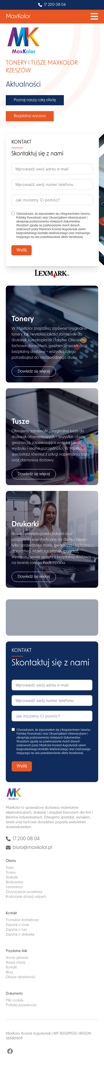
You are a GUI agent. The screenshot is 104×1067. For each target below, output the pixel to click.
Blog (9, 972)
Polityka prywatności (21, 1005)
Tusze (10, 868)
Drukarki (12, 877)
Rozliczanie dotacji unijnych (26, 897)
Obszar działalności (20, 977)
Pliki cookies (14, 1000)
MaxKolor (18, 17)
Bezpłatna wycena (30, 116)
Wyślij (21, 250)
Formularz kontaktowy (22, 920)
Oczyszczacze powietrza (24, 892)
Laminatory (14, 887)
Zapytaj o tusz (16, 930)
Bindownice (14, 882)
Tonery (11, 873)
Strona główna (17, 958)
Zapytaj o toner (17, 925)
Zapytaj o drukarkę (20, 935)
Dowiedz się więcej (34, 371)
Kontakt (11, 967)
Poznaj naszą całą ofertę (35, 100)
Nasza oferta (15, 963)
